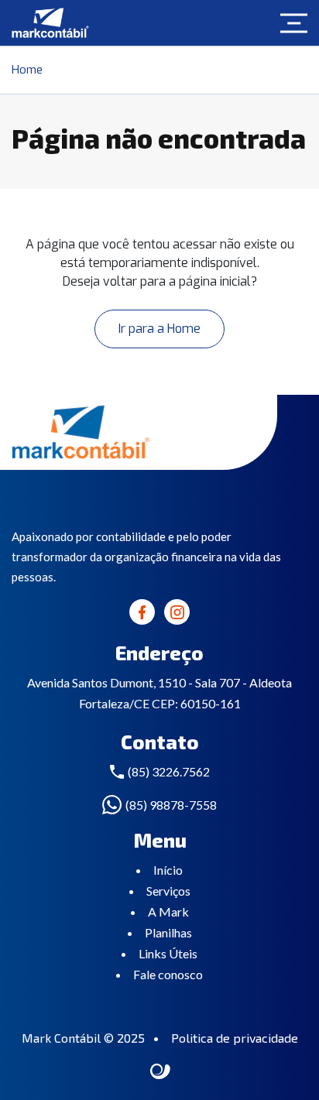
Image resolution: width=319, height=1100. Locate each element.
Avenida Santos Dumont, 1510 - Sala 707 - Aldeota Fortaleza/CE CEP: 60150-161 (159, 693)
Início (168, 869)
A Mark (168, 911)
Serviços (168, 890)
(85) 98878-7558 (171, 804)
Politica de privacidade (234, 1037)
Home (27, 69)
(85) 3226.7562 (169, 771)
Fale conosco (168, 974)
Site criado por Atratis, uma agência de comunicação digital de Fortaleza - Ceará (160, 1072)
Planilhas (168, 932)
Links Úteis (168, 953)
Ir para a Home (159, 328)
